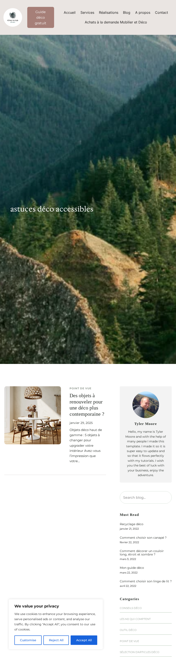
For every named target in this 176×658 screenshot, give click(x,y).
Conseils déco (131, 608)
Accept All (84, 640)
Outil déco (128, 630)
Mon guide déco (132, 567)
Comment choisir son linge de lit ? (146, 581)
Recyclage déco (131, 524)
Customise (28, 640)
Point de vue (80, 388)
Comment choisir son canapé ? (143, 537)
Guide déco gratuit (40, 17)
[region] (56, 624)
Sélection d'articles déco (139, 652)
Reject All (56, 640)
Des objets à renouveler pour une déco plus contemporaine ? (87, 405)
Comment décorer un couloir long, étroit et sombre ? (142, 552)
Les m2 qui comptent (135, 619)
